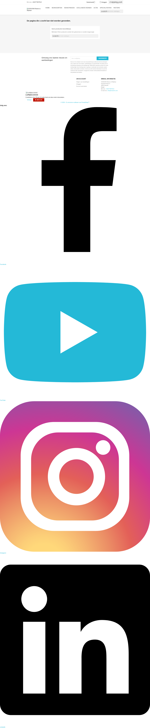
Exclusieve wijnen (84, 8)
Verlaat (29, 100)
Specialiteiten (105, 8)
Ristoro (117, 8)
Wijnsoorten (57, 8)
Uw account (81, 79)
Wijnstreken (69, 8)
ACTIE (96, 8)
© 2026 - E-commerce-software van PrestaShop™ (75, 102)
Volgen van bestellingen (82, 82)
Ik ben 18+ (38, 100)
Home (47, 8)
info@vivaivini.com (113, 90)
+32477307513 (37, 2)
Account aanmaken (81, 86)
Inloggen (78, 84)
